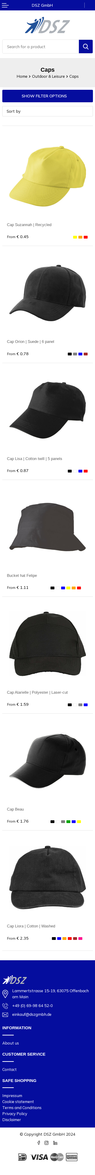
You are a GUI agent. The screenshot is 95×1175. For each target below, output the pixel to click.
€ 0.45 (18, 236)
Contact (9, 1069)
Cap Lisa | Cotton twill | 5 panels (34, 458)
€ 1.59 (18, 704)
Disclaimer (11, 1119)
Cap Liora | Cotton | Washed (31, 926)
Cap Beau (15, 809)
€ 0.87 (18, 470)
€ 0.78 (18, 353)
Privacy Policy (14, 1113)
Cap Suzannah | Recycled (29, 224)
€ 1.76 (18, 821)
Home (22, 76)
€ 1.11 (18, 587)
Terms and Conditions (22, 1107)
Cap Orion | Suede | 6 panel (30, 341)
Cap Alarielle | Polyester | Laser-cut (37, 692)
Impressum (12, 1095)
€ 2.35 (18, 938)
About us (10, 1043)
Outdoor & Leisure (48, 76)
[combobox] (41, 46)
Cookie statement (18, 1101)
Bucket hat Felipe (22, 575)
